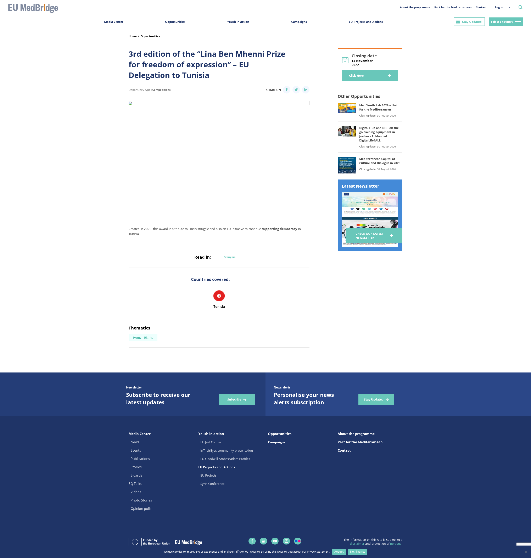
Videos (136, 492)
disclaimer (357, 544)
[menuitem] (500, 7)
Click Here (356, 75)
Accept (339, 551)
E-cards (136, 475)
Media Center (113, 22)
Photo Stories (141, 500)
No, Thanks (357, 551)
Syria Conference (212, 484)
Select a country (502, 21)
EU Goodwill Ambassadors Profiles (225, 459)
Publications (140, 458)
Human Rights (143, 337)
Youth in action (238, 22)
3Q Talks (135, 483)
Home (133, 36)
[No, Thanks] (526, 552)
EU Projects (208, 475)
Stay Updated (472, 22)
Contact (481, 7)
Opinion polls (141, 508)
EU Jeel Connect (211, 442)
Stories (136, 467)
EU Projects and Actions (366, 22)
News (135, 442)
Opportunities (175, 22)
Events (136, 450)
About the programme (415, 7)
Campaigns (299, 22)
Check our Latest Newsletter (370, 236)
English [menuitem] (499, 7)
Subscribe (234, 399)
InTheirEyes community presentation (226, 450)
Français (229, 257)
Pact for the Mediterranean (453, 7)
